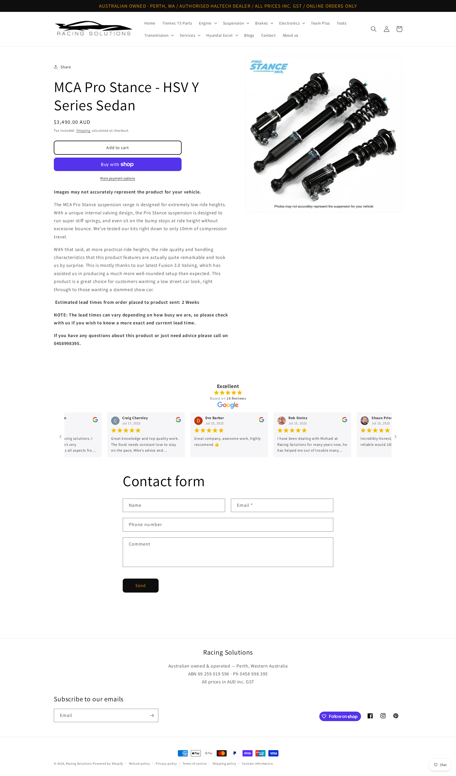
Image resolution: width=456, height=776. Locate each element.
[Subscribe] (151, 715)
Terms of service (195, 763)
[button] (208, 23)
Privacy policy (166, 763)
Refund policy (139, 763)
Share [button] (65, 66)
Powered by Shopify (108, 763)
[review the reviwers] (80, 421)
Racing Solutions (79, 763)
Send (140, 585)
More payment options (117, 178)
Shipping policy (224, 763)
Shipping (83, 130)
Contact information (257, 763)
